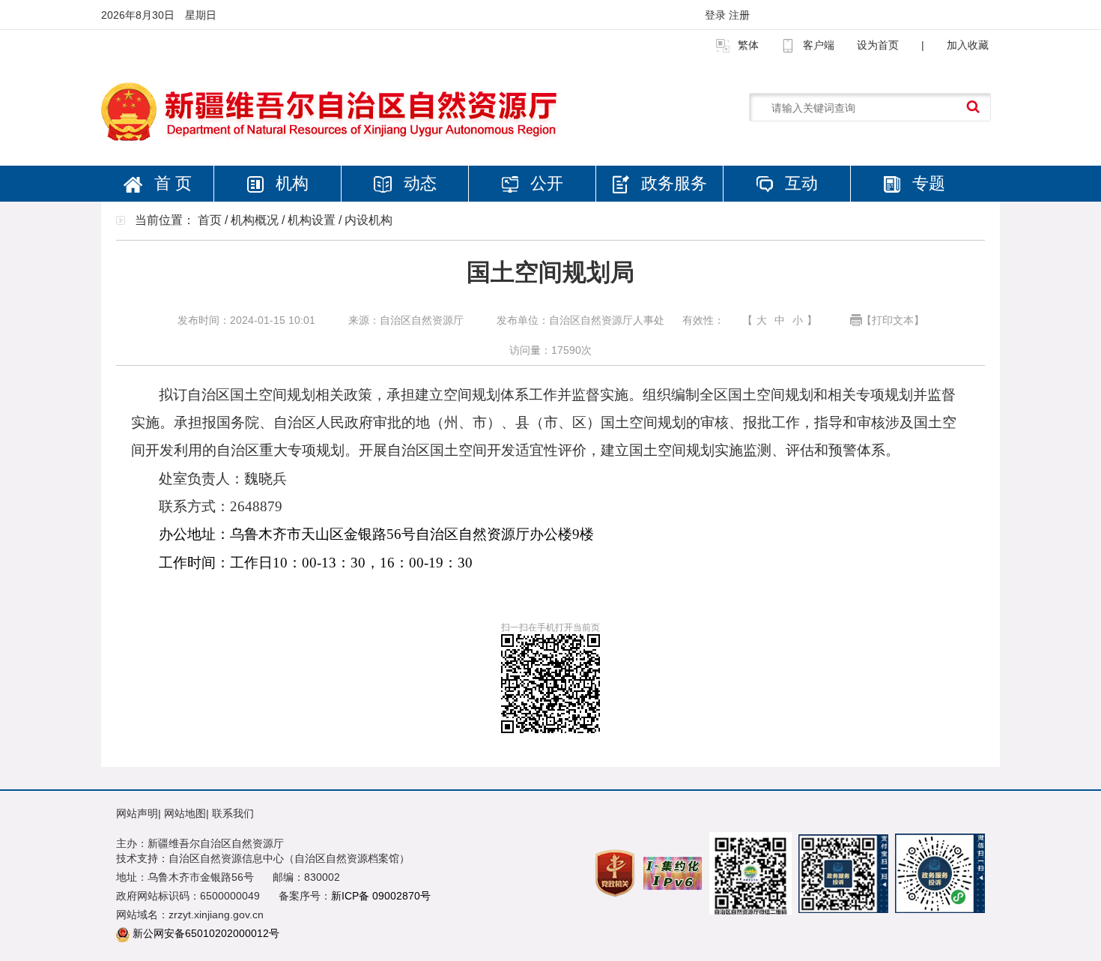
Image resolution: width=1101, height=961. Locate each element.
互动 (799, 183)
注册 (739, 15)
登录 (717, 15)
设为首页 (878, 45)
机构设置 (312, 220)
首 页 (171, 183)
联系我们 (233, 813)
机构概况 (255, 220)
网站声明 (137, 813)
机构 (290, 183)
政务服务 (672, 183)
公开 (544, 183)
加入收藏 (968, 45)
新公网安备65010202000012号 (206, 933)
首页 (210, 220)
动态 (418, 183)
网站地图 (185, 813)
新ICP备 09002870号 (381, 896)
